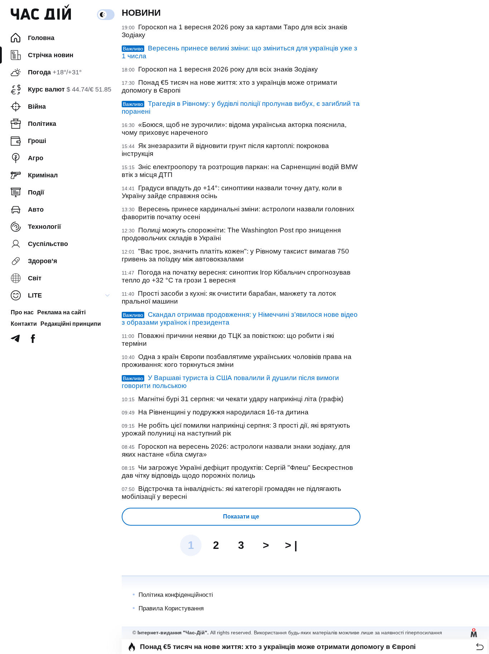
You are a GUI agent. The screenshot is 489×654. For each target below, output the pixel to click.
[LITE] (107, 295)
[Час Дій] (41, 14)
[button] (480, 646)
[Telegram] (15, 340)
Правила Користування (171, 608)
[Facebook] (32, 340)
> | (291, 545)
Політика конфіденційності (176, 594)
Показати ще (241, 516)
